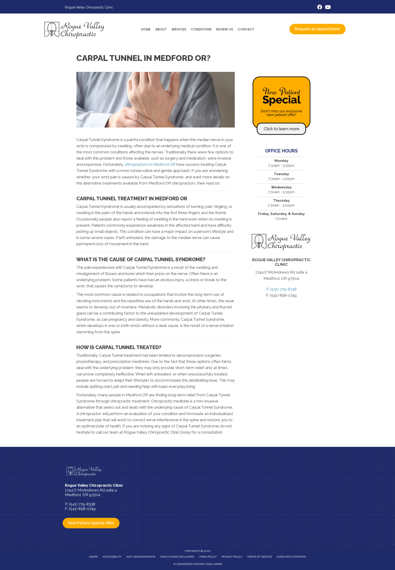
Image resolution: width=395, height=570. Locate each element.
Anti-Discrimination (140, 556)
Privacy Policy (232, 556)
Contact (246, 29)
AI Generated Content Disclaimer (197, 564)
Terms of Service (259, 556)
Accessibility (112, 556)
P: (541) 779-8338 (281, 289)
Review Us (224, 29)
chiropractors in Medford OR (150, 164)
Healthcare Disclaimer (177, 556)
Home (145, 29)
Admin (93, 556)
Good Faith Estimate (291, 556)
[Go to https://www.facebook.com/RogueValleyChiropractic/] (319, 8)
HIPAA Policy (208, 556)
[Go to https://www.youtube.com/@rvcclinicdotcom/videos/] (327, 8)
